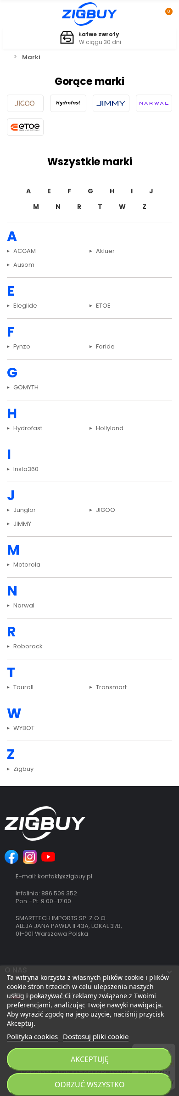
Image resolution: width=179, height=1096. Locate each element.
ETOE (103, 306)
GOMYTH (26, 388)
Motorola (26, 565)
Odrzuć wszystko (90, 1084)
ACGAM (24, 251)
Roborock (28, 647)
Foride (105, 347)
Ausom (23, 265)
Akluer (105, 251)
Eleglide (25, 306)
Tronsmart (111, 687)
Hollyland (109, 429)
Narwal (23, 606)
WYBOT (23, 728)
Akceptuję (90, 1059)
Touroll (23, 687)
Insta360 (26, 469)
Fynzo (21, 347)
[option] (90, 38)
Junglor (24, 510)
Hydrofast (27, 429)
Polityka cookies (32, 1036)
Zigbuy (23, 769)
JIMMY (22, 524)
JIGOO (105, 510)
